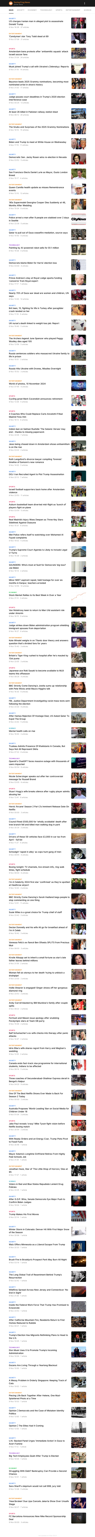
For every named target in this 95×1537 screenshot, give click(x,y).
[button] (85, 3)
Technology (46, 10)
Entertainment (73, 10)
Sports (59, 10)
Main (11, 10)
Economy (32, 10)
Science (87, 10)
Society (20, 10)
